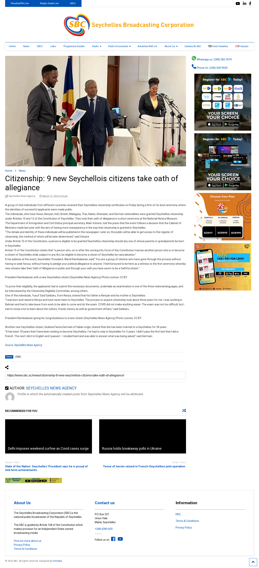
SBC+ (73, 3)
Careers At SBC (192, 46)
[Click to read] (48, 436)
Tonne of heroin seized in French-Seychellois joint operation (144, 466)
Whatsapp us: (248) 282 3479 (214, 59)
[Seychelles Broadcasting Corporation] (129, 36)
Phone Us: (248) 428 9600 (212, 67)
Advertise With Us (147, 46)
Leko (53, 46)
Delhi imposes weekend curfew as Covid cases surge (48, 448)
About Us (170, 46)
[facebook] (250, 3)
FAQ (178, 514)
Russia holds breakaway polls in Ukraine (132, 448)
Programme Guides (74, 46)
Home (12, 46)
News (26, 46)
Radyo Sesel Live (49, 3)
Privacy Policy (22, 544)
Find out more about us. (28, 540)
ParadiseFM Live (20, 3)
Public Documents (118, 46)
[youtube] (238, 3)
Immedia (57, 561)
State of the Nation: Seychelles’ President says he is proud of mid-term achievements (46, 468)
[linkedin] (244, 3)
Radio (95, 46)
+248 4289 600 (104, 528)
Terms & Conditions (25, 548)
